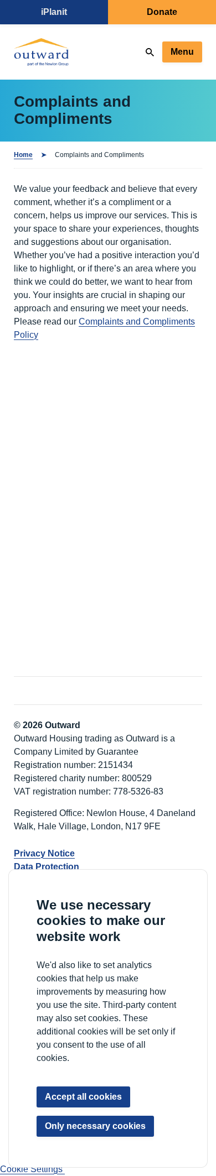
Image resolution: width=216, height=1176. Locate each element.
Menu (182, 51)
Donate (162, 12)
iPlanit (54, 12)
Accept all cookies (83, 1096)
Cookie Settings (32, 1169)
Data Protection (46, 866)
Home (23, 155)
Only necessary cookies (95, 1126)
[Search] (150, 52)
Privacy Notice (44, 853)
